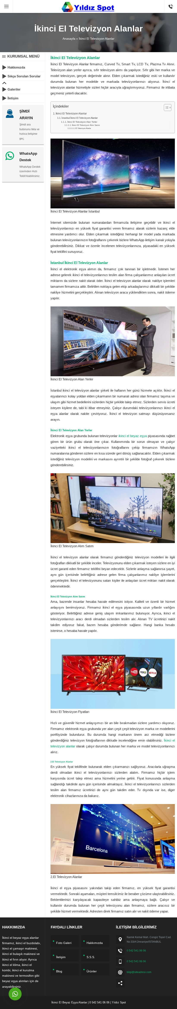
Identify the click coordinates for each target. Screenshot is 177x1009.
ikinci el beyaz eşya (133, 436)
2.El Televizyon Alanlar (82, 128)
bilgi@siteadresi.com (139, 972)
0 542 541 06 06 (136, 950)
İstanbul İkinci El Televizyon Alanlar (80, 118)
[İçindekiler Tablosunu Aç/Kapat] (165, 107)
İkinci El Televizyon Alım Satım (86, 125)
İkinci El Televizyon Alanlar (71, 113)
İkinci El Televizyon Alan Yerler (82, 122)
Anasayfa (69, 38)
